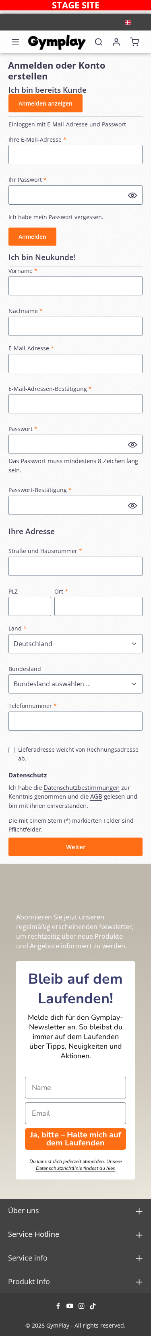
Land (17, 628)
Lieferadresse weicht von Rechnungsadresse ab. (78, 754)
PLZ (13, 591)
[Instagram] (82, 1307)
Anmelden (32, 236)
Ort (61, 591)
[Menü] (15, 42)
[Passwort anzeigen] (132, 195)
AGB (96, 796)
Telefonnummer (32, 706)
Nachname (25, 311)
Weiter (75, 847)
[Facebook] (59, 1307)
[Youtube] (70, 1307)
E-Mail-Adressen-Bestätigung (50, 388)
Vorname (22, 271)
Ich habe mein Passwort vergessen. (55, 217)
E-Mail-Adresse (31, 348)
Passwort (22, 429)
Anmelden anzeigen (45, 103)
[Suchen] (99, 42)
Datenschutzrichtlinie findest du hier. (76, 1168)
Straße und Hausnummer (45, 551)
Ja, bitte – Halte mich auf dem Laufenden (75, 1138)
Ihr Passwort (27, 179)
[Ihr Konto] (116, 42)
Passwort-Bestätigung (40, 490)
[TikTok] (92, 1307)
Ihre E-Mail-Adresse (37, 139)
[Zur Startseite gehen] (57, 42)
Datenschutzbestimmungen (81, 787)
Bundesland (24, 669)
